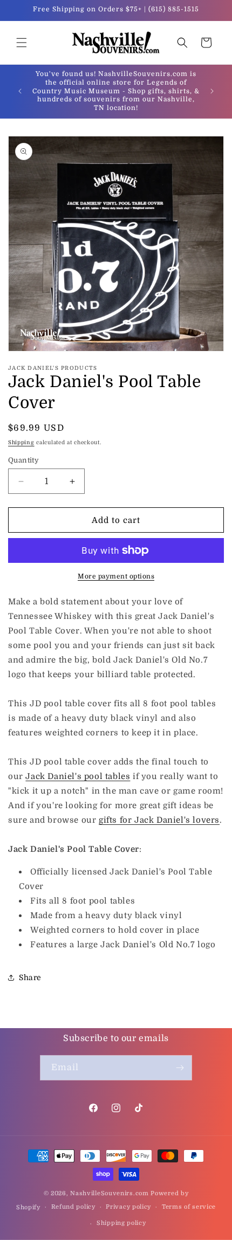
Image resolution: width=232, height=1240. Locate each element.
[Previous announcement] (20, 91)
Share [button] (30, 977)
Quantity (23, 460)
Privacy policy (128, 1206)
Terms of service (189, 1206)
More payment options (116, 576)
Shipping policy (121, 1223)
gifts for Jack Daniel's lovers (159, 820)
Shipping (21, 442)
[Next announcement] (212, 91)
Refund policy (73, 1206)
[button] (21, 42)
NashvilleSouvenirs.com (109, 1193)
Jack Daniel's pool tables (77, 776)
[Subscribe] (180, 1067)
